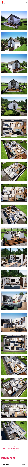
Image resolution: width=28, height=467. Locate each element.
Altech (7, 464)
